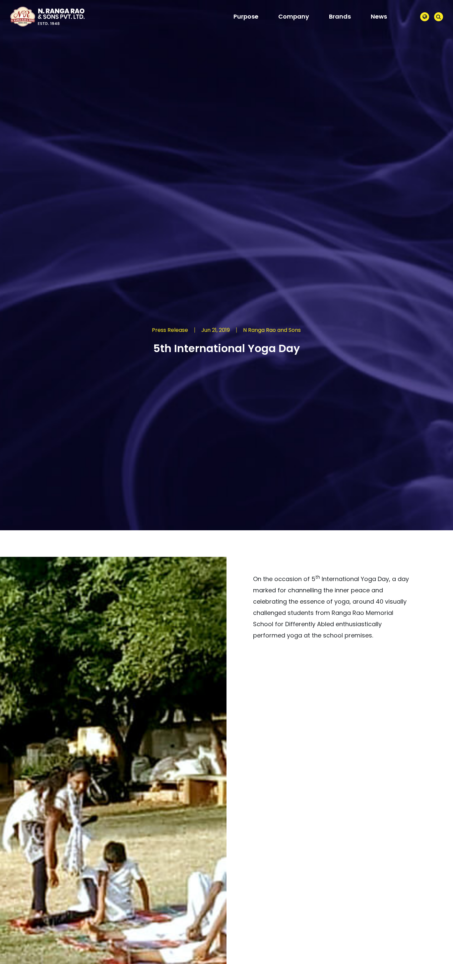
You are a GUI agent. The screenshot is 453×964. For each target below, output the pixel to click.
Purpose (245, 16)
